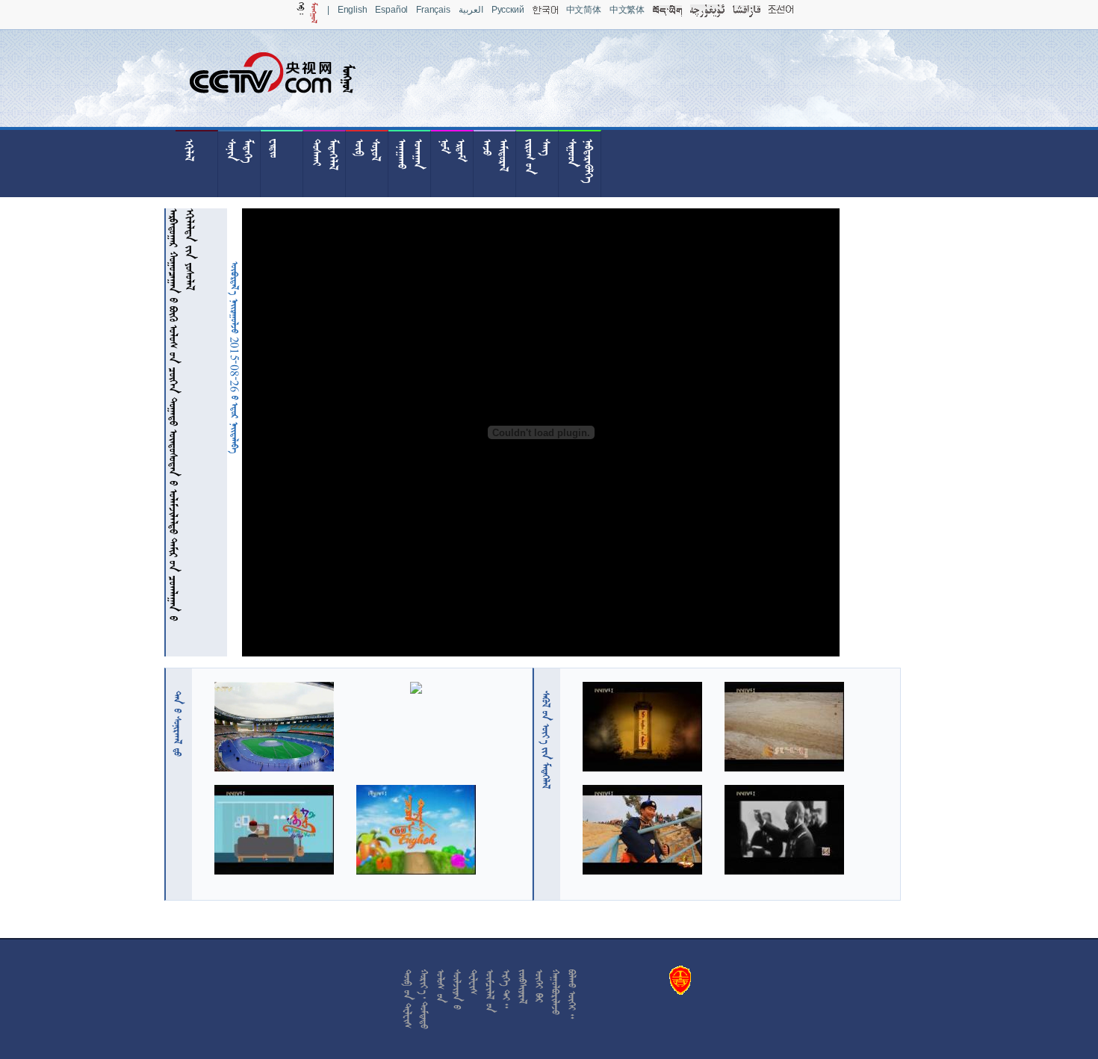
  (178, 724)
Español (391, 9)
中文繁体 (627, 9)
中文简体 (583, 9)
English (352, 9)
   (546, 740)
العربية (471, 9)
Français (433, 9)
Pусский (507, 9)
